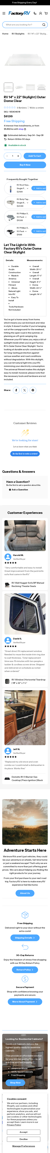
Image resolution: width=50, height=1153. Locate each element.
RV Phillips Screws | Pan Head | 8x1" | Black (23, 228)
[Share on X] (24, 390)
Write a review (37, 107)
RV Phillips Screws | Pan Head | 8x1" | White (23, 213)
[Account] (40, 13)
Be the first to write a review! (25, 453)
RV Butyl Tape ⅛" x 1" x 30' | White (23, 199)
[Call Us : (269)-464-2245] (35, 13)
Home (5, 33)
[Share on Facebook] (16, 390)
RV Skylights (18, 33)
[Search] (44, 24)
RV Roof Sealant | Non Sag (23, 185)
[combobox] (25, 24)
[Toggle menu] (4, 13)
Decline (24, 1139)
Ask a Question (19, 489)
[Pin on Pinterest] (33, 390)
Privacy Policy (14, 1125)
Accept (24, 1132)
